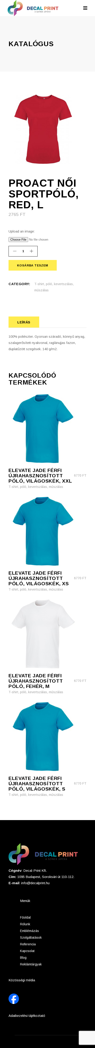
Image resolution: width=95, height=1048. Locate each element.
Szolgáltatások (31, 937)
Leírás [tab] (23, 322)
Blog (23, 957)
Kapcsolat (27, 951)
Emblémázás (29, 931)
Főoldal (25, 917)
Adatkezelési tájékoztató (27, 1016)
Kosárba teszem (32, 265)
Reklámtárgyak (31, 964)
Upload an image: (22, 231)
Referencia (28, 944)
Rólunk (25, 924)
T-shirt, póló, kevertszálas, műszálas (36, 487)
